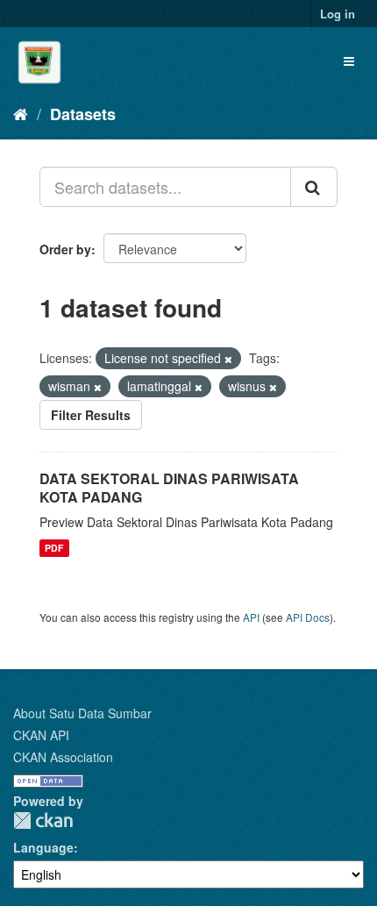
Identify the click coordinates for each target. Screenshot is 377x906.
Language (43, 847)
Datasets (83, 114)
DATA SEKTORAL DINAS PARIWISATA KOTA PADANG (169, 487)
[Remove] (228, 359)
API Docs (308, 617)
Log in (337, 13)
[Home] (20, 113)
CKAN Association (63, 757)
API (251, 617)
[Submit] (314, 187)
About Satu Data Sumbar (82, 713)
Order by (65, 249)
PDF (54, 547)
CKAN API (41, 735)
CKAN (43, 820)
